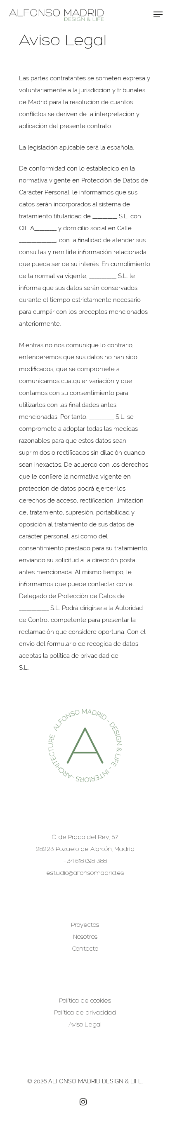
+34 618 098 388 (85, 861)
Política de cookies (85, 1001)
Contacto (85, 949)
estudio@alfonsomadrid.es (85, 873)
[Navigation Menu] (158, 14)
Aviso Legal (85, 1025)
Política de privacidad (85, 1013)
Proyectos (85, 925)
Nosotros (85, 937)
